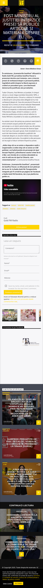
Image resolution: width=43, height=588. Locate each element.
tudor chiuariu (21, 209)
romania (12, 209)
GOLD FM (21, 205)
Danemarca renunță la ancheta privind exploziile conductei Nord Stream (22, 518)
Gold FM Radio (19, 45)
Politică (6, 431)
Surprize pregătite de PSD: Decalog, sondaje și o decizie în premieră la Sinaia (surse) (21, 443)
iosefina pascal (30, 205)
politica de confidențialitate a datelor (20, 578)
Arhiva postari (21, 227)
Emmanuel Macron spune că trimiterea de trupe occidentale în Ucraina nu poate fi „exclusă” (22, 545)
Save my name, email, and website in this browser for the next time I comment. (23, 286)
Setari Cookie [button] (7, 583)
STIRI (21, 12)
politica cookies (14, 579)
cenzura (13, 205)
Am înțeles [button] (18, 583)
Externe (6, 394)
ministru (5, 209)
